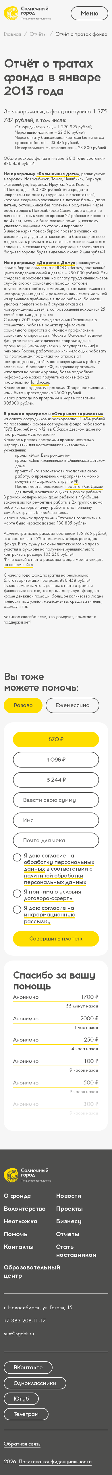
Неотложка (21, 1221)
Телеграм (25, 1414)
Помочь (15, 1234)
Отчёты (38, 34)
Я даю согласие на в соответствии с (59, 869)
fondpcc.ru (40, 382)
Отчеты (67, 1234)
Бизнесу (69, 1221)
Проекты (69, 1208)
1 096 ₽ (56, 759)
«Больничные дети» (57, 174)
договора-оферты (49, 898)
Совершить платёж (55, 938)
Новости (68, 1195)
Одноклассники (34, 1383)
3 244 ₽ (56, 779)
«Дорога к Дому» (55, 262)
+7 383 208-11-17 (25, 1320)
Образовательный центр (32, 1271)
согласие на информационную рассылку (49, 914)
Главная (12, 34)
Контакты (19, 1246)
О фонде (17, 1195)
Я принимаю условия (52, 895)
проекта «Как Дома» (84, 486)
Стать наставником (76, 1250)
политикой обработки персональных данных (55, 879)
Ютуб (21, 1398)
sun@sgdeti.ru (19, 1333)
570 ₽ (56, 739)
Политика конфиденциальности (55, 1461)
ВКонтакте (28, 1367)
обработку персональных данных (59, 865)
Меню (90, 13)
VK (76, 481)
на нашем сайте (18, 564)
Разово (22, 705)
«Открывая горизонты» (77, 414)
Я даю (49, 915)
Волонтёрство (25, 1208)
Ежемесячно (72, 705)
